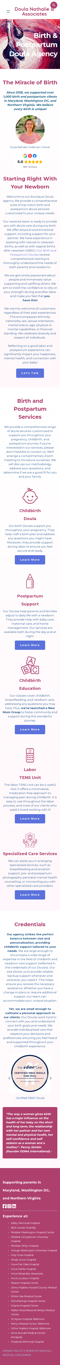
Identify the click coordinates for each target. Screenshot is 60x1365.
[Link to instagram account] (9, 1206)
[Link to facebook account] (5, 1206)
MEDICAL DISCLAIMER (17, 1355)
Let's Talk (30, 373)
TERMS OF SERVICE (38, 1350)
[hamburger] (8, 11)
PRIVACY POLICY (13, 1350)
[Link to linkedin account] (14, 1206)
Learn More (30, 559)
